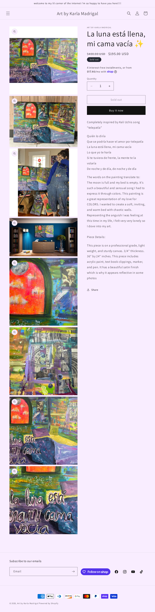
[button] (8, 13)
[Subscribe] (73, 571)
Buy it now (116, 110)
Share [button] (94, 289)
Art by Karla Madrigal (28, 603)
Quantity (91, 78)
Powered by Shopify (48, 603)
